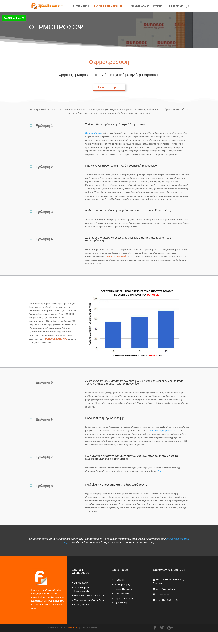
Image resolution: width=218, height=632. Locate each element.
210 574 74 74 (15, 18)
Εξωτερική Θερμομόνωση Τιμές (163, 430)
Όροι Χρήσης (120, 602)
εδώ (159, 471)
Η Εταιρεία (119, 579)
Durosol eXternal (82, 582)
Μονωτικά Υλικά (122, 593)
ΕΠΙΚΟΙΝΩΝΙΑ (176, 6)
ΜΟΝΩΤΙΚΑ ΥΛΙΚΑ (140, 6)
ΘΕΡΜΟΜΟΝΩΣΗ (81, 6)
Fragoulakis (73, 627)
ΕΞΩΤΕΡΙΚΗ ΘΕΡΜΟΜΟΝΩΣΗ (109, 6)
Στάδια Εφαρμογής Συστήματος (89, 595)
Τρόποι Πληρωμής (123, 589)
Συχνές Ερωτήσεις (82, 604)
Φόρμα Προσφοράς (123, 598)
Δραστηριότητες (122, 584)
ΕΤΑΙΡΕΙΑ (157, 6)
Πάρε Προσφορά (109, 87)
